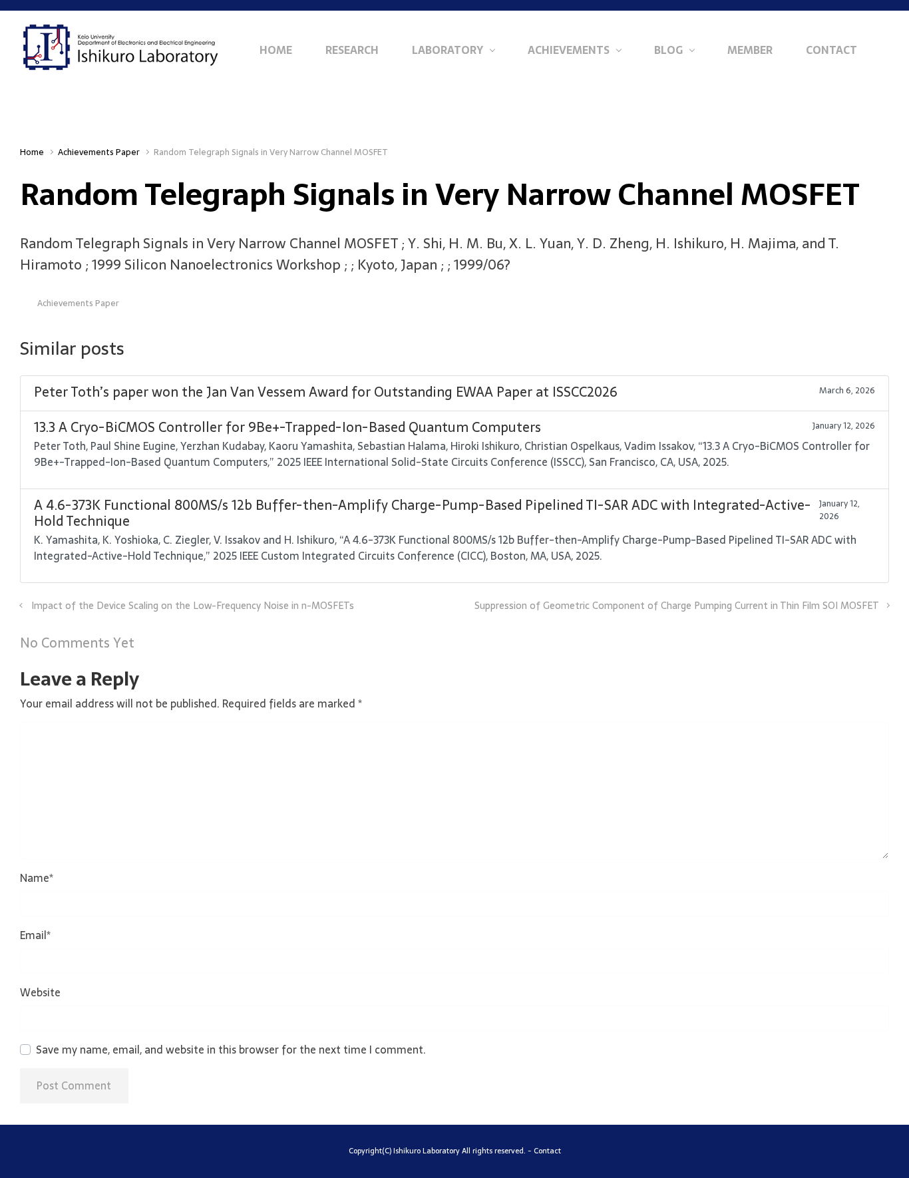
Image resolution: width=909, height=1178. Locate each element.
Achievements (569, 50)
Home (276, 50)
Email (35, 935)
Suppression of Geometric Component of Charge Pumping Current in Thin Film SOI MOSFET (676, 606)
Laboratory (447, 50)
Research (352, 50)
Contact (831, 50)
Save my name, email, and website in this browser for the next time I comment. (231, 1050)
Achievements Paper (99, 152)
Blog (668, 50)
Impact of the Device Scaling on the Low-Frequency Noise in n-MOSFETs (192, 606)
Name (36, 878)
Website (40, 992)
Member (750, 50)
